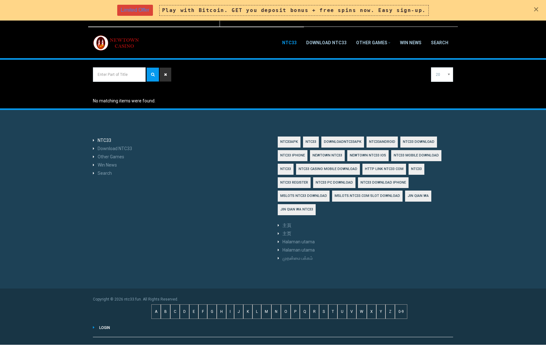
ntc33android (382, 142)
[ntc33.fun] (116, 43)
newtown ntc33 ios (368, 155)
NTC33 (289, 42)
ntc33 (285, 169)
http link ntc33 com (384, 169)
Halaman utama (298, 241)
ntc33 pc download (334, 182)
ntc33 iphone (292, 155)
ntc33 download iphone (383, 182)
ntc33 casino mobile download (328, 169)
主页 (286, 233)
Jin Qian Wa (418, 196)
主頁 (286, 225)
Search (439, 42)
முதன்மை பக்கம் (297, 258)
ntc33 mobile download (416, 155)
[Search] (153, 75)
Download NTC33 (326, 42)
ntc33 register (294, 182)
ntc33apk (289, 142)
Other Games (371, 42)
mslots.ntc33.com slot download (367, 196)
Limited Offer (135, 10)
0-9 (401, 311)
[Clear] (165, 75)
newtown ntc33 (327, 155)
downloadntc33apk (342, 142)
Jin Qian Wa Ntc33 (296, 209)
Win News (411, 42)
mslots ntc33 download (303, 196)
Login (104, 328)
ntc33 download (418, 142)
